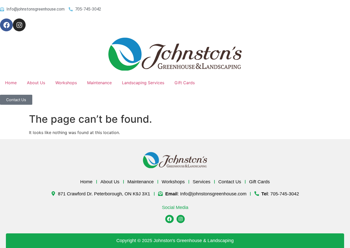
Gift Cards (184, 82)
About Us (36, 82)
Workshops (66, 82)
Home (11, 82)
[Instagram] (19, 24)
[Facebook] (6, 24)
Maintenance (99, 82)
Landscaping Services (143, 82)
